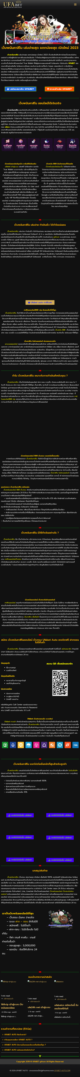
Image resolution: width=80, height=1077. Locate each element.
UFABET (71, 63)
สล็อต (7, 127)
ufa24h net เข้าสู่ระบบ (39, 1007)
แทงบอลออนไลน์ (11, 344)
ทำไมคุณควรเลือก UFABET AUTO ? (18, 1039)
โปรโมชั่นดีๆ (73, 770)
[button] (40, 1034)
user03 (14, 1012)
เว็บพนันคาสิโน (12, 877)
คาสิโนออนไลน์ (10, 602)
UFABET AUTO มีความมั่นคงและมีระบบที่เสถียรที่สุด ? (25, 1044)
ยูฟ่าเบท (56, 237)
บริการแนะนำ (8, 998)
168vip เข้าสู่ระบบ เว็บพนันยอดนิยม (12, 1006)
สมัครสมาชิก (66, 648)
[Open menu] (75, 4)
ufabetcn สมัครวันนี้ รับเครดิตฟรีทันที (66, 1006)
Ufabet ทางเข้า (10, 721)
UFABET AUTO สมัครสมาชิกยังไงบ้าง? (19, 1050)
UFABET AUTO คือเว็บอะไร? (15, 1034)
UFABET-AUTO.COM (62, 1070)
